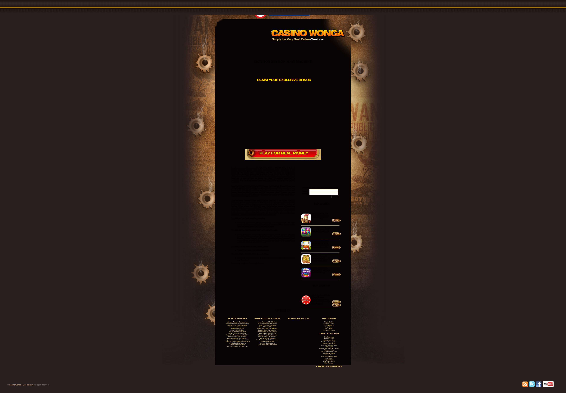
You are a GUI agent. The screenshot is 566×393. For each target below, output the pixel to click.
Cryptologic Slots (329, 353)
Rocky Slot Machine (267, 341)
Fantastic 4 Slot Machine (237, 327)
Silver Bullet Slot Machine (267, 333)
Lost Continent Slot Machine (267, 344)
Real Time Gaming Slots (329, 345)
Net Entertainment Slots (329, 351)
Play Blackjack (329, 360)
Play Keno (329, 358)
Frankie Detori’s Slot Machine (237, 325)
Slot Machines (329, 337)
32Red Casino (329, 325)
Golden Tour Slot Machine (237, 333)
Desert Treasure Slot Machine (237, 338)
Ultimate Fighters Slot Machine (237, 322)
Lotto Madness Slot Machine (267, 322)
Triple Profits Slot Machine (267, 325)
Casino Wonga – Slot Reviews (21, 385)
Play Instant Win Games (329, 356)
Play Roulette (329, 363)
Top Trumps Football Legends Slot (237, 340)
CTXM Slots (329, 347)
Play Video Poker (329, 361)
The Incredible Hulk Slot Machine (267, 340)
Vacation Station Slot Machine (282, 61)
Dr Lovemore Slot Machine (237, 336)
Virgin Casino (328, 322)
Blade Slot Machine (237, 328)
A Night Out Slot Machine (237, 343)
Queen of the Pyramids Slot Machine (237, 341)
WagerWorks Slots (329, 340)
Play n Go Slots (329, 338)
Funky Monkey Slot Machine (267, 323)
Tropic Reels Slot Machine (237, 331)
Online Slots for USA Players (329, 348)
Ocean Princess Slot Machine (267, 328)
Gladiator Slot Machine (237, 344)
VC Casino (329, 328)
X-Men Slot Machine (237, 330)
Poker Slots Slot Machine (267, 327)
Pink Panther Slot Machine (267, 336)
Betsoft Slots (329, 355)
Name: (305, 191)
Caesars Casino (329, 323)
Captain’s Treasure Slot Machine (237, 335)
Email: (304, 194)
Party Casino (329, 327)
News (329, 46)
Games (311, 46)
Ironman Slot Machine (267, 343)
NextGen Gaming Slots (329, 342)
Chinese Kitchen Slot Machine (267, 331)
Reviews (293, 46)
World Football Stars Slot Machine (237, 323)
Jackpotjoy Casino (329, 330)
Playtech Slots (329, 350)
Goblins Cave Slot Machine (267, 330)
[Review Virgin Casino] (336, 303)
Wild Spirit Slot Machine (267, 338)
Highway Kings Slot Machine (267, 335)
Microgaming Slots (329, 343)
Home (276, 46)
